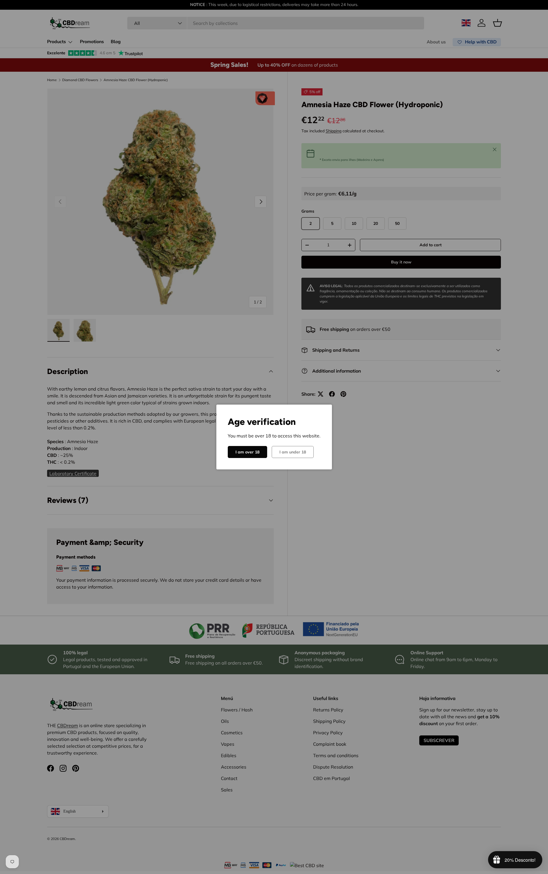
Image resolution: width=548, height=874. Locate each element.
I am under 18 (292, 452)
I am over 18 (247, 452)
